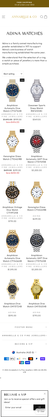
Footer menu (24, 327)
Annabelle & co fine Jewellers (23, 335)
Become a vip (24, 344)
